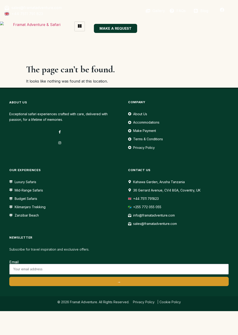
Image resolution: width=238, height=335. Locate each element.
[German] (126, 10)
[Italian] (131, 10)
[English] (116, 10)
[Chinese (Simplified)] (111, 10)
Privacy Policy (144, 302)
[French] (121, 10)
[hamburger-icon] (79, 26)
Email (14, 262)
